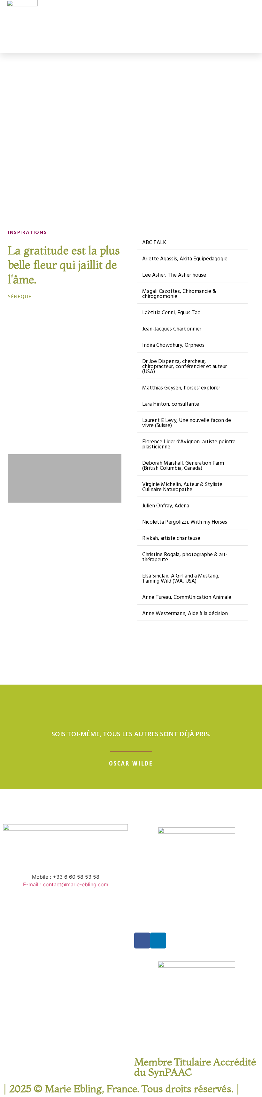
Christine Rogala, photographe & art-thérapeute (184, 557)
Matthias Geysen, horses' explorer (181, 388)
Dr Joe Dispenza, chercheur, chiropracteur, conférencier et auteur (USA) (184, 366)
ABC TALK (154, 242)
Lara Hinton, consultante (170, 404)
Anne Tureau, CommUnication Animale (186, 597)
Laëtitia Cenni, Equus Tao (171, 313)
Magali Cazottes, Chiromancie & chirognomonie (179, 294)
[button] (191, 27)
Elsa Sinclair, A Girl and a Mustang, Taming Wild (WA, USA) (181, 578)
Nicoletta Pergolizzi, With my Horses (184, 522)
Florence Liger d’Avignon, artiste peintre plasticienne (188, 444)
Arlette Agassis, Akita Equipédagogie (184, 259)
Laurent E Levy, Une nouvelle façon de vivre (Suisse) (186, 423)
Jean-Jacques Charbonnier (171, 329)
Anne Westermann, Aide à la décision (185, 613)
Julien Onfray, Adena (165, 506)
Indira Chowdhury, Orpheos (173, 345)
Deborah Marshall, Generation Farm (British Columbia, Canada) (183, 466)
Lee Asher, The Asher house (174, 275)
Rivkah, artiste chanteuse (171, 538)
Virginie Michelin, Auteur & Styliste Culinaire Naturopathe (182, 487)
